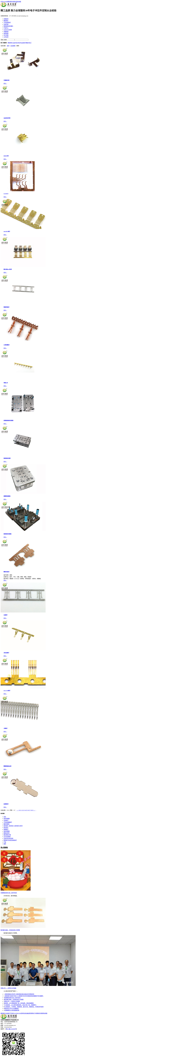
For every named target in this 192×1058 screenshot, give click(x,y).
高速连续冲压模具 (7, 533)
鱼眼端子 (6, 829)
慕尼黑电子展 (7, 834)
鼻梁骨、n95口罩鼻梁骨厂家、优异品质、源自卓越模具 (19, 1003)
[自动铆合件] (23, 801)
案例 (5, 843)
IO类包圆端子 (7, 344)
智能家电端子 (6, 307)
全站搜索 (12, 45)
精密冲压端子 (6, 571)
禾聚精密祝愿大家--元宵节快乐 (12, 997)
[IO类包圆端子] (23, 342)
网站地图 (18, 1)
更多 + (5, 83)
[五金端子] (23, 612)
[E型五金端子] (23, 649)
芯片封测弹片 (7, 836)
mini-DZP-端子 (7, 231)
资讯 (5, 816)
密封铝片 (6, 827)
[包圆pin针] (23, 379)
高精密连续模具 (7, 496)
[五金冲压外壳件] (23, 115)
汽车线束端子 (7, 22)
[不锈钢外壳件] (23, 77)
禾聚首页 (6, 19)
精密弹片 (6, 20)
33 (23, 810)
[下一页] (35, 810)
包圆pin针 (6, 382)
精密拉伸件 (7, 833)
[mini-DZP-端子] (23, 228)
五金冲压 (15, 42)
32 (22, 810)
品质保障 (6, 33)
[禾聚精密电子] (9, 6)
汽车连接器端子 (8, 822)
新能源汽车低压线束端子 (10, 840)
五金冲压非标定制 (8, 838)
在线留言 (13, 1)
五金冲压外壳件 (7, 118)
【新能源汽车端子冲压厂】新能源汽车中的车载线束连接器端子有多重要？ (24, 996)
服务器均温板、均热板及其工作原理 (13, 999)
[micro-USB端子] (23, 687)
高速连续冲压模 (7, 458)
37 (29, 810)
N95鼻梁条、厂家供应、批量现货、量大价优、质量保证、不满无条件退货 (24, 1006)
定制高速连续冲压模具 (8, 420)
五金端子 (23, 42)
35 (26, 810)
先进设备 (25, 1013)
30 (19, 810)
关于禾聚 (6, 35)
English (5, 1)
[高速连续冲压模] (23, 455)
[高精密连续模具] (23, 493)
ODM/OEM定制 (8, 29)
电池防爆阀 (7, 818)
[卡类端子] (23, 725)
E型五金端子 (6, 652)
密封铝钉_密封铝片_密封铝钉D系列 (13, 825)
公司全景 (6, 37)
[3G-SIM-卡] (23, 190)
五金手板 (6, 24)
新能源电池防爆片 (8, 26)
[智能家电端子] (23, 304)
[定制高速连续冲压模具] (23, 417)
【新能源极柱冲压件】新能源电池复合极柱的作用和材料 (19, 994)
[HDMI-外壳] (23, 153)
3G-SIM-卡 (6, 193)
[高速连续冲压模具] (23, 531)
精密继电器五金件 (7, 766)
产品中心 (6, 28)
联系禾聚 (40, 1013)
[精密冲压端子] (23, 568)
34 (25, 810)
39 (32, 810)
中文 (2, 1)
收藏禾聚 (9, 1)
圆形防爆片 (7, 824)
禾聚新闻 (6, 31)
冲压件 (19, 42)
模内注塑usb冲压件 (8, 269)
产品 (5, 842)
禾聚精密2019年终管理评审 (12, 1010)
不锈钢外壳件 (6, 80)
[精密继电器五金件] (23, 763)
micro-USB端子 (7, 690)
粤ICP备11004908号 (11, 1029)
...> (34, 810)
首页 (8, 45)
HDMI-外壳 (6, 155)
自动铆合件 (6, 804)
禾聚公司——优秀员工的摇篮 (12, 1001)
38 (31, 810)
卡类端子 (6, 728)
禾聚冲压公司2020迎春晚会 (11, 1008)
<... (17, 810)
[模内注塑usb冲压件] (23, 266)
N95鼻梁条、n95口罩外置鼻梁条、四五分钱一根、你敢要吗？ (20, 1005)
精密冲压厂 (29, 42)
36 (28, 810)
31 (20, 810)
